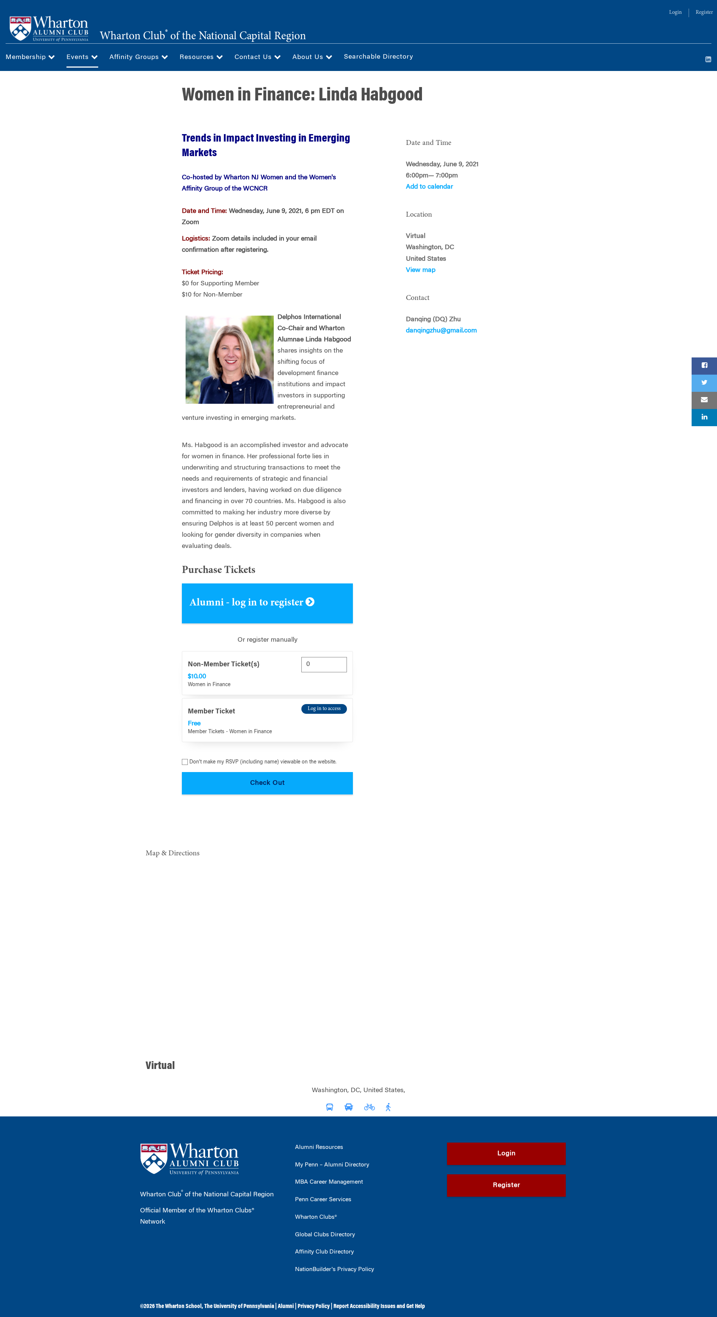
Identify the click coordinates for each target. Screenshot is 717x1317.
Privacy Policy (314, 1307)
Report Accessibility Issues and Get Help (379, 1307)
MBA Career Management (329, 1182)
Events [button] (78, 57)
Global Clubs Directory (325, 1235)
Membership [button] (27, 57)
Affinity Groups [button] (135, 57)
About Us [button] (309, 57)
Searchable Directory (378, 57)
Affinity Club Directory (324, 1252)
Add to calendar (429, 187)
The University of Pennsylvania (239, 1307)
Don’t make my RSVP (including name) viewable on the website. (262, 762)
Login (675, 12)
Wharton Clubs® (316, 1217)
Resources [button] (198, 57)
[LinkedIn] (708, 60)
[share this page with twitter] (704, 383)
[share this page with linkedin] (704, 417)
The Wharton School (179, 1307)
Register (704, 12)
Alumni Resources (319, 1147)
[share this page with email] (704, 400)
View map (420, 270)
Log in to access (324, 709)
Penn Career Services (323, 1200)
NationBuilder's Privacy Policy (334, 1270)
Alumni (286, 1307)
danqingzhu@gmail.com (441, 331)
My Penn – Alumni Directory (332, 1165)
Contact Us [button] (254, 57)
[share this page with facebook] (704, 366)
